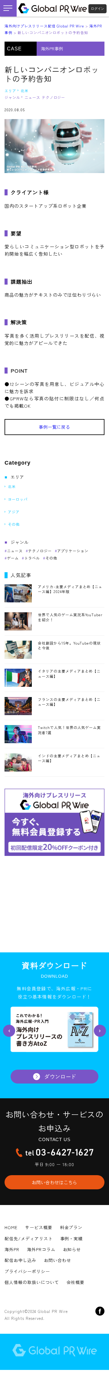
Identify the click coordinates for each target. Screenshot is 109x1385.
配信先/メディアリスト (29, 1238)
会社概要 (76, 1282)
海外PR (12, 1249)
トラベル (32, 558)
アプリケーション (73, 551)
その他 (14, 524)
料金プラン (71, 1227)
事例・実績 (71, 1238)
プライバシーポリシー (27, 1271)
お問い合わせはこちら (54, 1182)
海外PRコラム (41, 1249)
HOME (11, 1227)
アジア (14, 511)
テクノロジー (53, 97)
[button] (9, 1031)
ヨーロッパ (18, 499)
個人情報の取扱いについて (32, 1282)
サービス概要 (38, 1227)
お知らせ (72, 1249)
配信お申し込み (20, 1260)
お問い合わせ (57, 1260)
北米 (24, 90)
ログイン (97, 8)
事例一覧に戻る (55, 427)
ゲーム (13, 558)
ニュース (32, 97)
